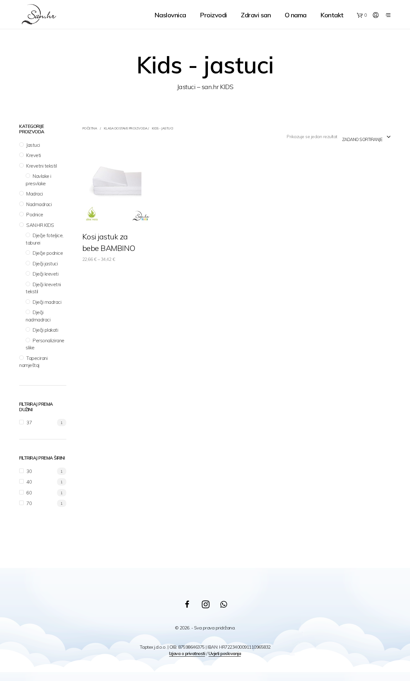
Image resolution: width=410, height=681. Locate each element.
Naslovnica (170, 15)
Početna (89, 128)
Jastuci (33, 145)
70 (29, 503)
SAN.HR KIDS (40, 225)
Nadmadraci (39, 204)
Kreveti (33, 155)
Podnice (34, 215)
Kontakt (332, 15)
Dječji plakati (45, 330)
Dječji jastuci (45, 264)
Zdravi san (256, 15)
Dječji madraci (47, 302)
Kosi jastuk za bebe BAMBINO (108, 242)
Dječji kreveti (45, 274)
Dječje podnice (48, 253)
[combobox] (366, 137)
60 (29, 493)
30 (29, 471)
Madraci (34, 194)
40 (29, 482)
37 (29, 422)
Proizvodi (213, 15)
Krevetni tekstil (41, 166)
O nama (296, 15)
